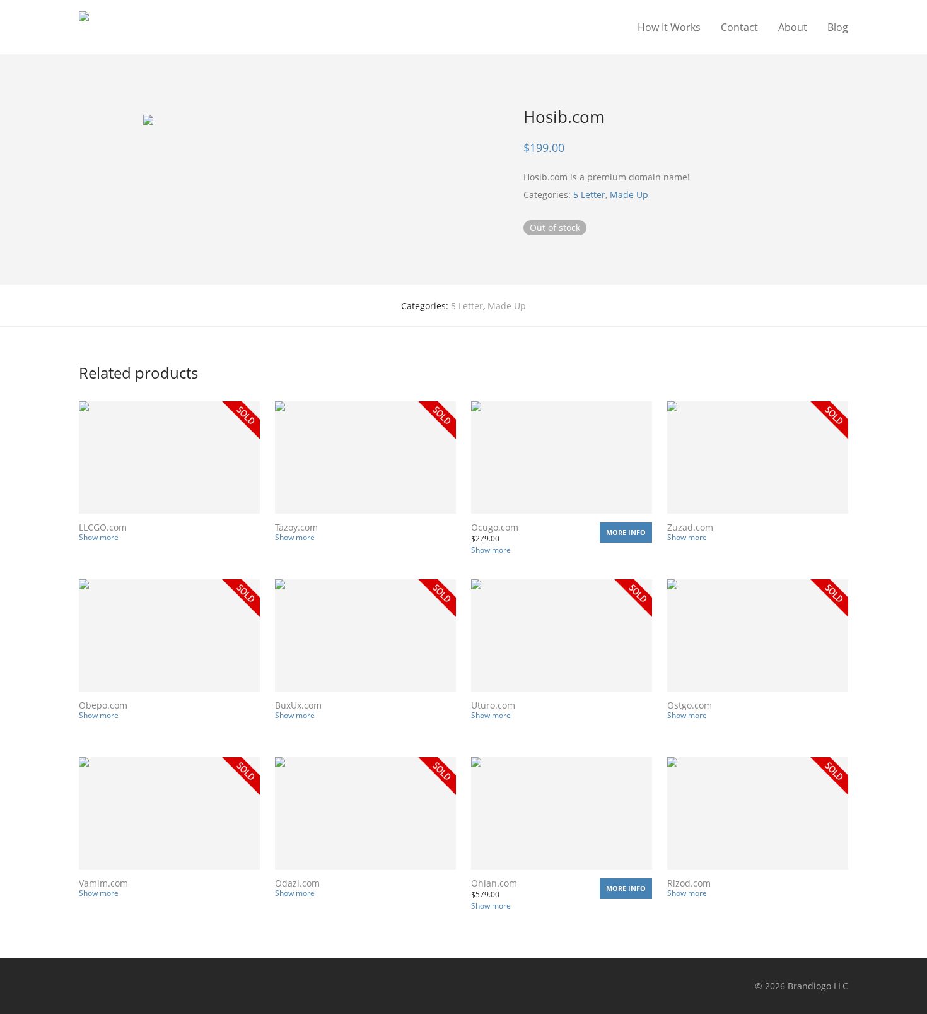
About (792, 27)
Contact (739, 27)
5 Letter (589, 195)
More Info (626, 532)
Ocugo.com (494, 527)
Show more (99, 537)
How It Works (669, 27)
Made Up (629, 195)
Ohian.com (494, 883)
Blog (837, 27)
